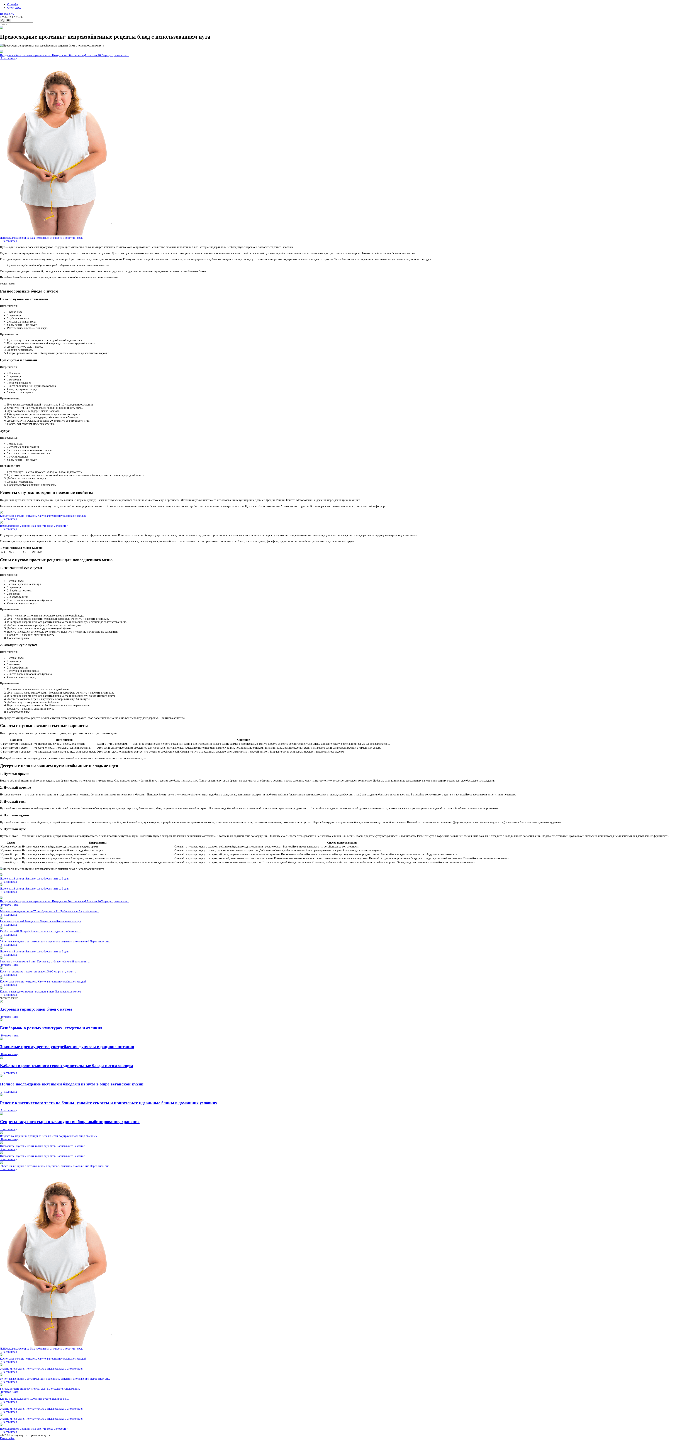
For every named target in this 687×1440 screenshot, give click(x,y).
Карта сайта (7, 1438)
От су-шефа (14, 7)
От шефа (12, 4)
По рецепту (7, 13)
